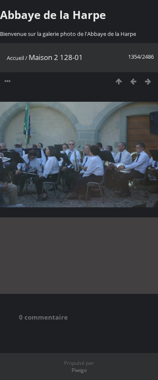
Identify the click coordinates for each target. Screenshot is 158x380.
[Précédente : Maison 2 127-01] (133, 81)
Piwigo (79, 370)
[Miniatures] (118, 81)
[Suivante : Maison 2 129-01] (148, 81)
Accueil (15, 58)
